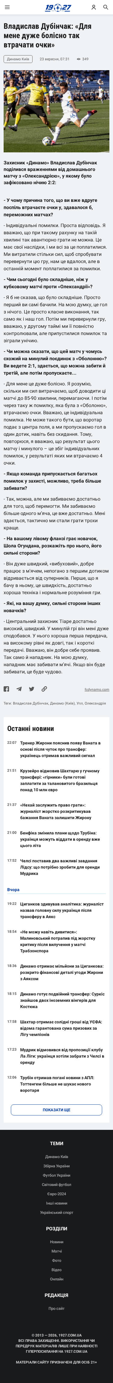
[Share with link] (44, 689)
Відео (56, 1270)
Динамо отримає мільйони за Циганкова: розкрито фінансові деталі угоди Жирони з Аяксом (62, 972)
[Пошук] (105, 7)
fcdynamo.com (97, 689)
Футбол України (56, 1175)
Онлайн (56, 1279)
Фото (56, 1260)
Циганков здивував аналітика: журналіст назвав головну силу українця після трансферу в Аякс (62, 910)
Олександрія (95, 703)
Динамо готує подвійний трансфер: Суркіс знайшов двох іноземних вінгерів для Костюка (62, 1000)
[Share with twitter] (31, 689)
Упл (80, 703)
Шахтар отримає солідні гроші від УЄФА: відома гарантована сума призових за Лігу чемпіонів (61, 1028)
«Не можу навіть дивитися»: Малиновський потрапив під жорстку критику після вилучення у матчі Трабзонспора (57, 941)
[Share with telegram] (19, 689)
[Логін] (93, 7)
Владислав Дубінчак (30, 703)
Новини (56, 1242)
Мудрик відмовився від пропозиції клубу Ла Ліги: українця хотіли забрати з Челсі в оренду (62, 1056)
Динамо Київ (56, 1156)
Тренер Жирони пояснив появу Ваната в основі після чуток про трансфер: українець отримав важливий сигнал (60, 749)
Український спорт (56, 1212)
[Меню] (13, 7)
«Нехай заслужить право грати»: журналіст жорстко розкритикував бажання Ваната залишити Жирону (55, 811)
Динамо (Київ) (62, 703)
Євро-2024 (56, 1194)
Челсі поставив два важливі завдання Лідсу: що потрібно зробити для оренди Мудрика (60, 867)
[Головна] (56, 7)
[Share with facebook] (6, 689)
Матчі (57, 1251)
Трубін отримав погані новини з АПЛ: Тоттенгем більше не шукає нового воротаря (57, 1084)
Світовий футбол (56, 1184)
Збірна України (56, 1166)
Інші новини (56, 1203)
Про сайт (56, 1308)
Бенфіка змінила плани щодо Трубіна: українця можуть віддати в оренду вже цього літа (60, 839)
